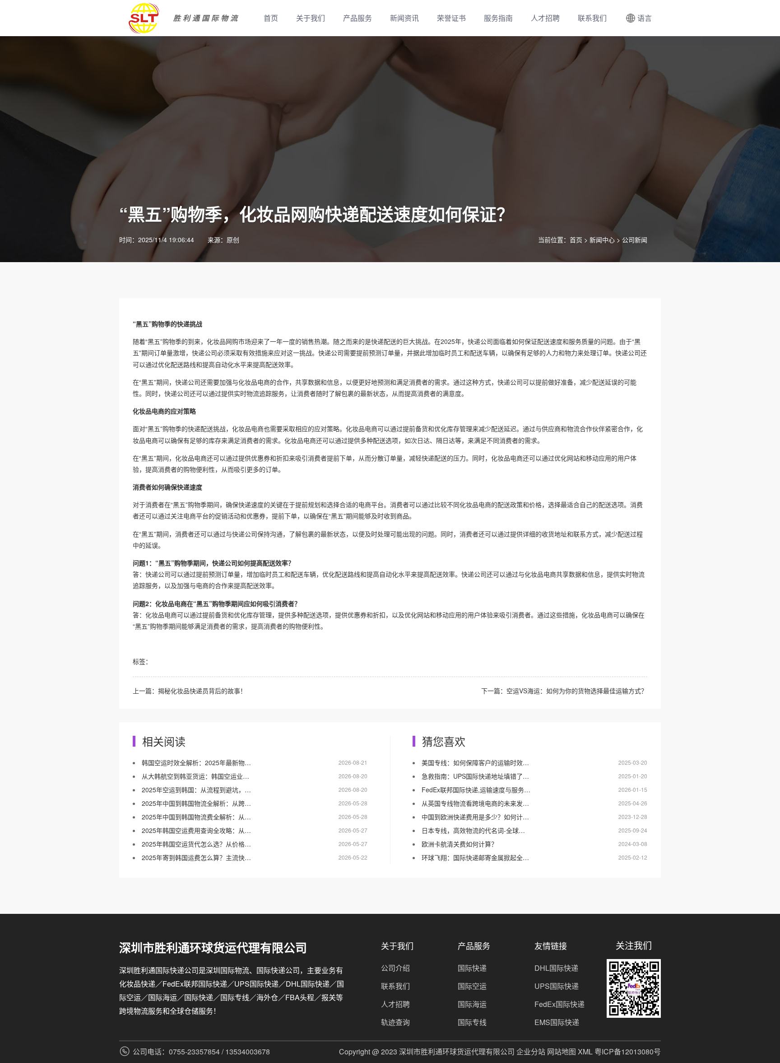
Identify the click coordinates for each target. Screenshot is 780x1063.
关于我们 (310, 18)
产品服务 (357, 18)
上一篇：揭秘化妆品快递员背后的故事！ (189, 690)
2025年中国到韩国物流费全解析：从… (196, 816)
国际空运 (472, 986)
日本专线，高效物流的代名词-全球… (473, 830)
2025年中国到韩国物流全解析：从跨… (196, 803)
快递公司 (480, 341)
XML (585, 1051)
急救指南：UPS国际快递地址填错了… (475, 776)
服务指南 (498, 18)
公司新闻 (634, 239)
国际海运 (472, 1004)
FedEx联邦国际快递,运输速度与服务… (476, 789)
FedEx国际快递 (559, 1004)
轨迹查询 (395, 1022)
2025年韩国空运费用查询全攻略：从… (196, 830)
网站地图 (561, 1051)
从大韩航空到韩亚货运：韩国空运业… (195, 776)
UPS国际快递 (556, 986)
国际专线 (472, 1022)
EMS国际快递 (556, 1022)
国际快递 (472, 968)
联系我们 (592, 18)
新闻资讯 (404, 18)
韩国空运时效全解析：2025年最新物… (196, 762)
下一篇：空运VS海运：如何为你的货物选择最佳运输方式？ (564, 690)
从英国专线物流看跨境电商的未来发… (475, 803)
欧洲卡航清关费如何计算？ (459, 843)
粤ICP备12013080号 (627, 1051)
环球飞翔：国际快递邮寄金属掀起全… (475, 857)
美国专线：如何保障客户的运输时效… (475, 762)
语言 (644, 18)
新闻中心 (602, 239)
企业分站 (530, 1051)
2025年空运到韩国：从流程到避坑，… (196, 789)
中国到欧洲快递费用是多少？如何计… (475, 816)
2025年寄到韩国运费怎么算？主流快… (196, 857)
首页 (271, 18)
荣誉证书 (451, 18)
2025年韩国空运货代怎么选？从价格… (196, 843)
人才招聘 (545, 18)
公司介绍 (395, 968)
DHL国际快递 (556, 968)
